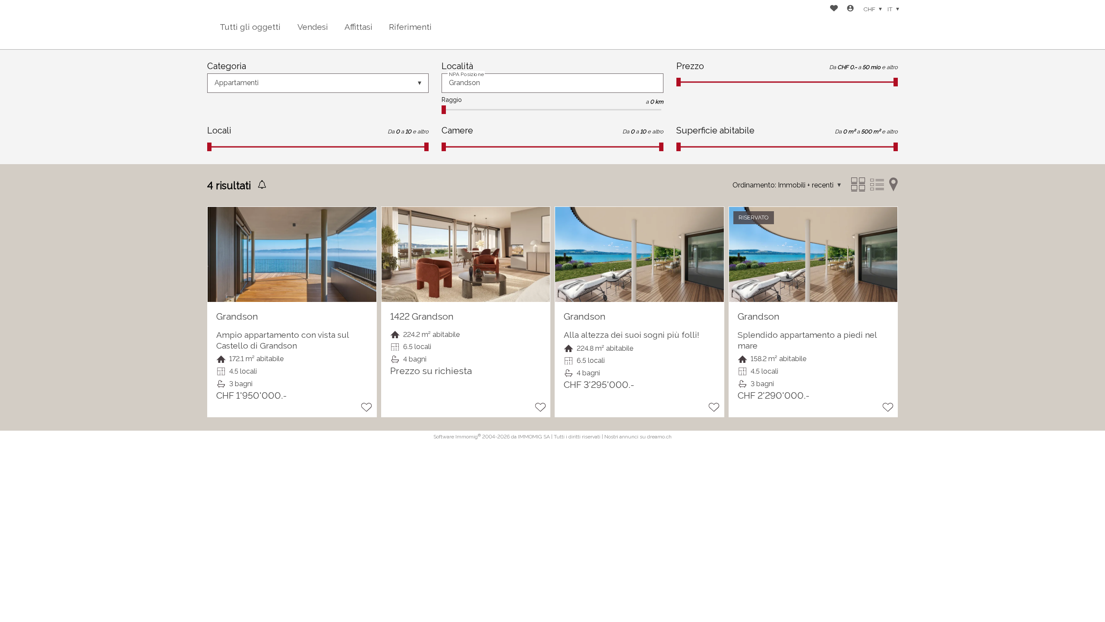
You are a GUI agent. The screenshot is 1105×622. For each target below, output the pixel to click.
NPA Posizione (466, 74)
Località (457, 66)
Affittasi (358, 27)
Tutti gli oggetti (250, 27)
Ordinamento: (754, 185)
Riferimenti (410, 27)
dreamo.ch (659, 437)
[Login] (850, 9)
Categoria (226, 66)
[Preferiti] (834, 9)
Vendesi (312, 27)
